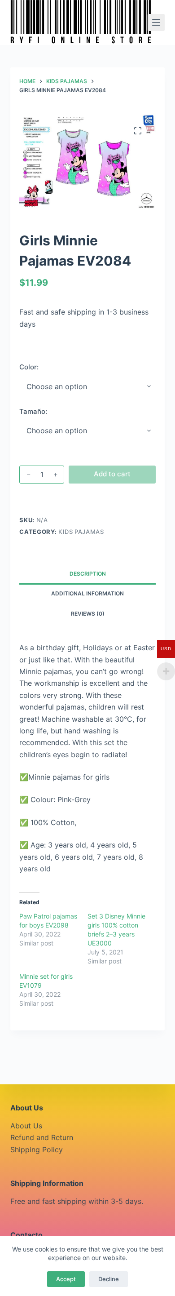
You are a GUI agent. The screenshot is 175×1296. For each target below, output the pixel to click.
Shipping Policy (36, 1149)
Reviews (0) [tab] (88, 613)
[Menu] (156, 22)
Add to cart (112, 474)
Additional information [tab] (87, 593)
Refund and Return (41, 1137)
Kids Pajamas (81, 531)
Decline (108, 1279)
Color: (29, 367)
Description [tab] (88, 573)
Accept (66, 1279)
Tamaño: (33, 411)
